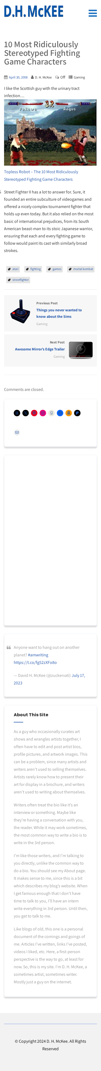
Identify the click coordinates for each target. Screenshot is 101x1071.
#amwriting (38, 655)
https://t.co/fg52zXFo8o (35, 662)
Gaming (79, 77)
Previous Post (59, 310)
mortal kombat (83, 269)
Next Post (40, 346)
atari (15, 269)
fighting (35, 269)
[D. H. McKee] (33, 11)
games (57, 269)
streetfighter (20, 280)
